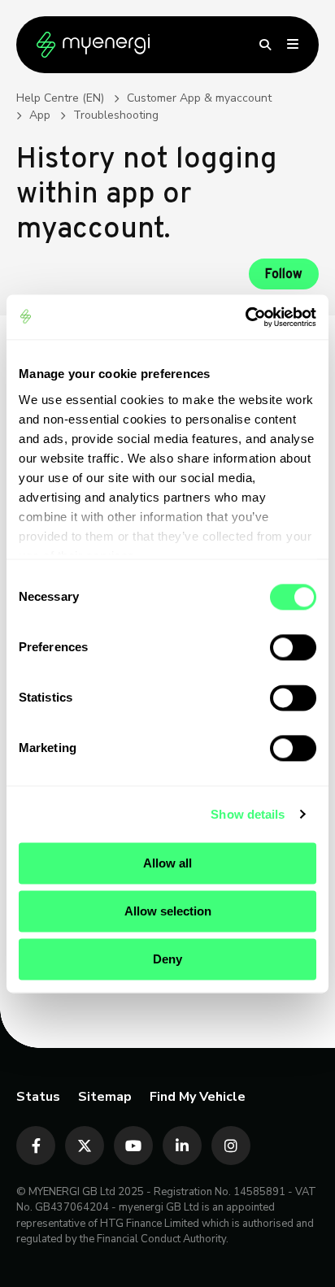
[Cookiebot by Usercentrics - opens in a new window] (245, 317)
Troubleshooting (116, 115)
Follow (283, 275)
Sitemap (105, 1097)
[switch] (293, 647)
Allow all (167, 863)
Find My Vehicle (198, 1097)
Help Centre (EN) (60, 98)
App (39, 115)
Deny (167, 959)
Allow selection (167, 911)
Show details (248, 814)
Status (38, 1097)
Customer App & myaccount (199, 98)
